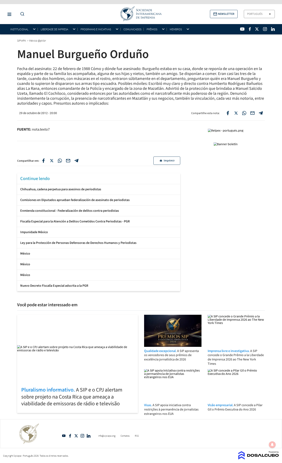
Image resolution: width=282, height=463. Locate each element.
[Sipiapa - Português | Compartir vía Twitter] (51, 161)
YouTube (64, 436)
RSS (137, 435)
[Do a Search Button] (21, 14)
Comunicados (132, 29)
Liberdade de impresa (54, 29)
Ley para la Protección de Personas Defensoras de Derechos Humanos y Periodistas (78, 243)
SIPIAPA (21, 40)
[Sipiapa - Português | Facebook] (250, 29)
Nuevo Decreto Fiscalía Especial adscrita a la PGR (54, 285)
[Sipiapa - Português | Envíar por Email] (252, 113)
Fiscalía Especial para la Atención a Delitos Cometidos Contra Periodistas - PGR (75, 221)
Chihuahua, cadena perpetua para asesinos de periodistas (60, 189)
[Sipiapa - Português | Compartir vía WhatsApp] (60, 161)
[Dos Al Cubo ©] (258, 458)
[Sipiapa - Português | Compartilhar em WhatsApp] (244, 113)
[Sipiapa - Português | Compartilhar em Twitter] (236, 113)
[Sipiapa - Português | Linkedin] (273, 29)
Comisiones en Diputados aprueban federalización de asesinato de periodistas (75, 200)
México (25, 253)
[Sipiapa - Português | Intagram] (265, 29)
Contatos (125, 435)
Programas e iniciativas (96, 29)
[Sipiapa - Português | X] (257, 29)
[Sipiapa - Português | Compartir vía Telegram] (76, 161)
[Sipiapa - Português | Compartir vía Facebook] (43, 161)
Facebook (70, 436)
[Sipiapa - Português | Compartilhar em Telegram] (261, 113)
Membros (176, 29)
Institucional (19, 29)
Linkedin (88, 436)
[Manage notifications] (272, 444)
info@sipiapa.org (106, 435)
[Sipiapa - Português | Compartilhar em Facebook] (228, 113)
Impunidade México (34, 232)
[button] (224, 14)
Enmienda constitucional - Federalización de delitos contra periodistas (69, 210)
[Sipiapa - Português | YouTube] (242, 29)
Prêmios (152, 29)
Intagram (82, 436)
